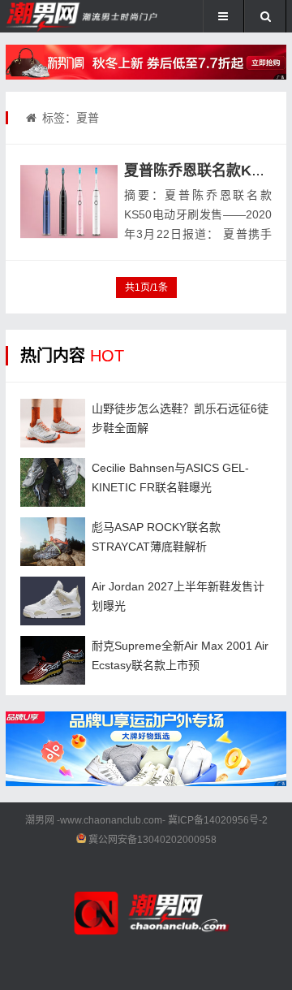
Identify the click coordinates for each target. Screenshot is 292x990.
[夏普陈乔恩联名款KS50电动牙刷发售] (69, 201)
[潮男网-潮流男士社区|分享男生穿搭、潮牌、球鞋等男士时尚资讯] (60, 16)
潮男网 (39, 820)
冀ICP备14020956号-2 (218, 820)
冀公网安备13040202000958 (152, 839)
